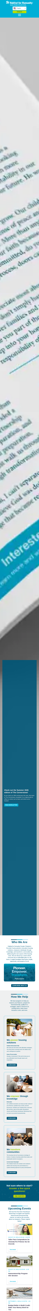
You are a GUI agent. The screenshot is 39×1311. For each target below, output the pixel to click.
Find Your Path (19, 1196)
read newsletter (11, 805)
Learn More (12, 1065)
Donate (19, 12)
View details (13, 1249)
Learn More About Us (19, 985)
